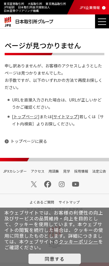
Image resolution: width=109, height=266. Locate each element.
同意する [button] (55, 258)
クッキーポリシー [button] (78, 241)
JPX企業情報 (90, 7)
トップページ (25, 116)
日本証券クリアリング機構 (21, 10)
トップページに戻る (28, 141)
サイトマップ (65, 116)
